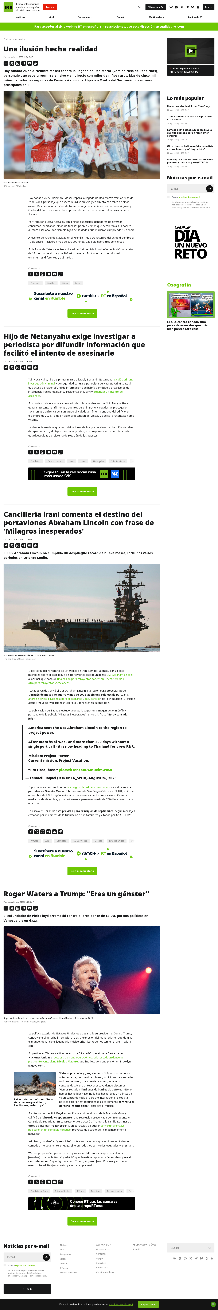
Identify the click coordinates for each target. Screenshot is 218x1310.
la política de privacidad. (189, 197)
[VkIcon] (171, 7)
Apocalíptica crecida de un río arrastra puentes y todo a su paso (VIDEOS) (190, 161)
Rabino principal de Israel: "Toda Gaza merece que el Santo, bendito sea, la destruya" (33, 1102)
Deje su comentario (82, 313)
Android (136, 1249)
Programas (84, 17)
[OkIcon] (197, 7)
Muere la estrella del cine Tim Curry (188, 106)
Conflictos (35, 461)
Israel (83, 461)
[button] (191, 51)
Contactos (101, 1253)
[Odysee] (185, 1258)
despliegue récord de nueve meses (88, 787)
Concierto (35, 283)
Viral (51, 17)
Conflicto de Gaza (39, 1191)
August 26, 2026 (102, 778)
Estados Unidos (55, 461)
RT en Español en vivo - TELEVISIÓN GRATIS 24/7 (184, 70)
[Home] (8, 7)
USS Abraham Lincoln (119, 675)
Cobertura (101, 1262)
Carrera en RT (103, 1267)
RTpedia (64, 1268)
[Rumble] (176, 7)
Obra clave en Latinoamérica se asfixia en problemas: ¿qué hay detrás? (190, 147)
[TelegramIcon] (187, 7)
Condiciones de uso (105, 1272)
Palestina (95, 1191)
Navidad (51, 283)
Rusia (77, 283)
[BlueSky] (192, 7)
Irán (72, 461)
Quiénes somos (103, 1249)
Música (80, 1191)
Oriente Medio (118, 461)
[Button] (139, 7)
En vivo (50, 7)
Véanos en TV (155, 7)
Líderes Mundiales (68, 1272)
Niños (65, 283)
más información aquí (121, 1304)
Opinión (121, 17)
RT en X (27, 1289)
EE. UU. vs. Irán (80, 840)
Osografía (179, 285)
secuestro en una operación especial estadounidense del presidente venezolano (76, 1060)
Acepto (186, 197)
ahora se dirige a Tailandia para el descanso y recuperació (64, 699)
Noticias (20, 17)
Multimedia (155, 17)
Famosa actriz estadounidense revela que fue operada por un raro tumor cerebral (189, 133)
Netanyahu (98, 461)
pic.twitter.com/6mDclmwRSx (85, 769)
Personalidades (114, 1191)
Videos (63, 1258)
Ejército (98, 840)
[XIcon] (181, 7)
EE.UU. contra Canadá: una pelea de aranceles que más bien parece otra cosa (187, 325)
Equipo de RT (195, 17)
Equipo (99, 1258)
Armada (34, 840)
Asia (47, 840)
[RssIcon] (212, 1258)
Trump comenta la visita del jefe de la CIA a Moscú (190, 118)
